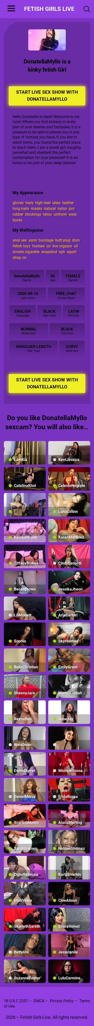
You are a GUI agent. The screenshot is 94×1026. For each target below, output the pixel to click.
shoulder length (33, 346)
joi (49, 246)
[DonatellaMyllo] (47, 39)
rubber (18, 214)
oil (76, 246)
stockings (33, 214)
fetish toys (21, 246)
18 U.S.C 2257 (16, 1001)
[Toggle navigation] (9, 9)
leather (68, 202)
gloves (18, 202)
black (49, 311)
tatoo (47, 214)
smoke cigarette (26, 251)
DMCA (39, 1001)
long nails (21, 208)
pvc (72, 208)
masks (36, 208)
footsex (38, 246)
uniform (60, 214)
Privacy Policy (62, 1001)
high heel (43, 202)
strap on (20, 257)
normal (29, 329)
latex (56, 202)
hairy (29, 202)
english (23, 311)
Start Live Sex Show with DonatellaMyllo (47, 95)
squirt (71, 251)
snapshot (49, 251)
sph (62, 251)
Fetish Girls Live (49, 9)
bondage (46, 240)
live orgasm (62, 246)
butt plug (62, 240)
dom (76, 240)
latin (73, 311)
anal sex (20, 240)
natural (50, 208)
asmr (32, 240)
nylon (62, 208)
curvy (72, 346)
